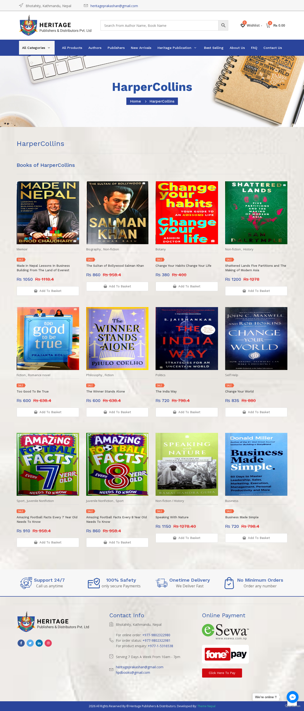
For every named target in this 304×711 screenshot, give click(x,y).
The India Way (166, 391)
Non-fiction (111, 249)
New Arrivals (141, 48)
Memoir (22, 249)
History (248, 249)
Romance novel (39, 375)
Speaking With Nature (172, 517)
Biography (93, 249)
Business (231, 500)
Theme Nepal (206, 706)
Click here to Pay (222, 673)
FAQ (254, 48)
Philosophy (94, 375)
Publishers (116, 48)
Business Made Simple (242, 517)
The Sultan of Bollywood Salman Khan (115, 265)
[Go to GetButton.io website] (292, 706)
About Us (237, 48)
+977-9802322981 (156, 640)
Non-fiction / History (170, 500)
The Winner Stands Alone (105, 391)
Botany (161, 249)
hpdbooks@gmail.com (133, 672)
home (135, 101)
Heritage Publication (174, 48)
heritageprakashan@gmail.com (114, 6)
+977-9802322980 (156, 635)
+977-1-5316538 (160, 646)
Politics (161, 375)
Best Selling (213, 48)
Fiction (21, 375)
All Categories (33, 48)
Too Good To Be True (33, 391)
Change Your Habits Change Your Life (183, 265)
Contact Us (272, 48)
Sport (20, 500)
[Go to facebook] (293, 697)
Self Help (231, 375)
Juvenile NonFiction (40, 500)
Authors (94, 48)
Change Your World (239, 391)
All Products (72, 48)
